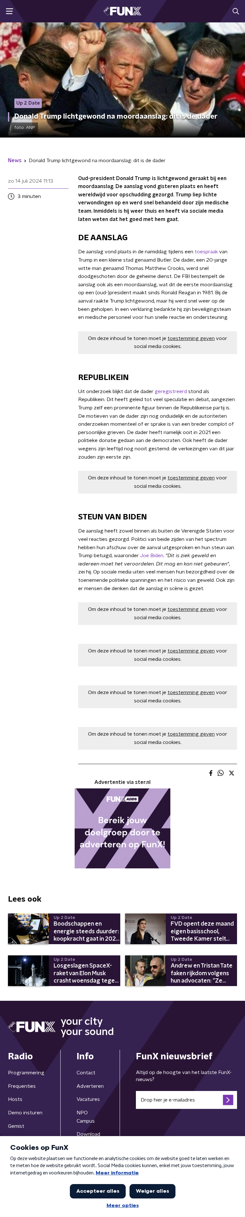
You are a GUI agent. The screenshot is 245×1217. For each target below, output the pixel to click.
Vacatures (88, 1099)
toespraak (206, 251)
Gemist (16, 1126)
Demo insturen (25, 1112)
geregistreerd (171, 391)
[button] (9, 11)
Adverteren (90, 1086)
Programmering (26, 1072)
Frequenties (22, 1086)
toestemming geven (191, 338)
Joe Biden (151, 555)
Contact (86, 1072)
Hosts (15, 1099)
